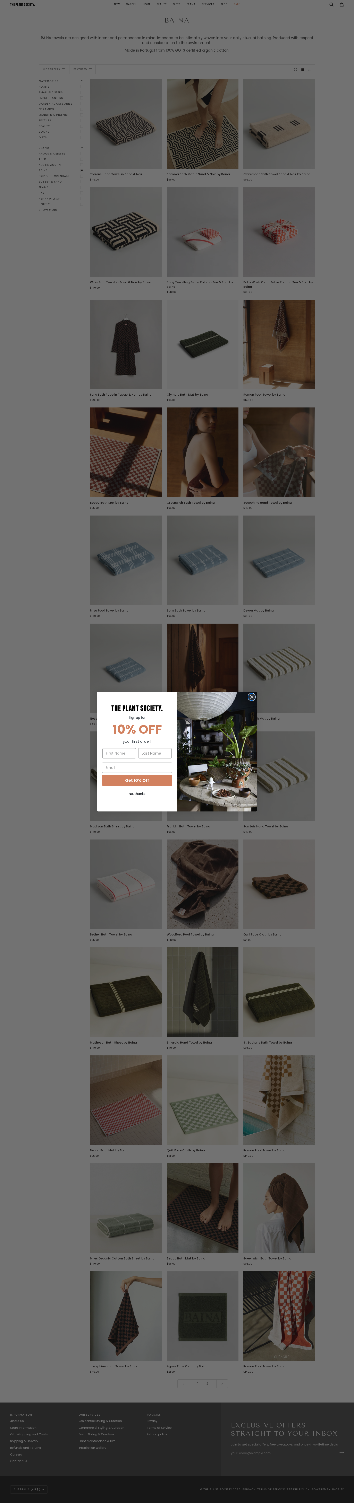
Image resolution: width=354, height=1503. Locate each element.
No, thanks (137, 793)
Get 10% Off (137, 780)
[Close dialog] (251, 697)
